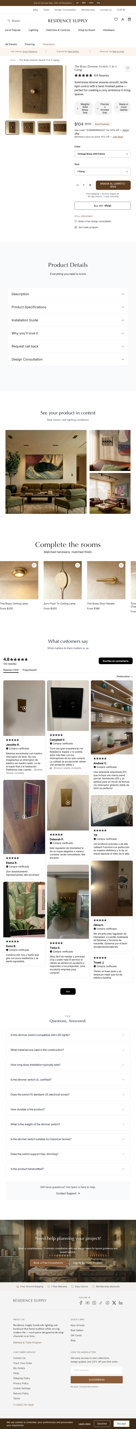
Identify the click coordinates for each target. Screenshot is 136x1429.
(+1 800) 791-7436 (23, 1404)
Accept (121, 1423)
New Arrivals (77, 1325)
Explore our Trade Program (87, 1262)
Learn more (85, 1423)
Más (68, 991)
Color (77, 146)
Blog (35, 9)
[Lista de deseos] (116, 19)
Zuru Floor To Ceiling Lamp (59, 603)
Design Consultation (65, 9)
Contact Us (19, 1358)
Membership (88, 9)
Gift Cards (76, 1335)
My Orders (19, 1368)
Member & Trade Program (27, 1342)
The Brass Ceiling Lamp (14, 603)
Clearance (49, 44)
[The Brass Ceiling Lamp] (19, 580)
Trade (46, 9)
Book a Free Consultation (48, 1262)
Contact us (106, 9)
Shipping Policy (21, 1378)
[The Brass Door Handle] (106, 580)
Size (76, 164)
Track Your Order (22, 1363)
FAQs (16, 1373)
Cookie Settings (21, 1388)
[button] (129, 19)
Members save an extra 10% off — (98, 136)
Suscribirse (97, 1379)
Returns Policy (21, 1393)
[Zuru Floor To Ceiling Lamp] (63, 580)
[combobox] (21, 20)
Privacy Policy (21, 1383)
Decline (102, 1423)
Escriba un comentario (116, 661)
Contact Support (66, 1193)
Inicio (13, 60)
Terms (16, 1398)
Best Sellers (77, 1330)
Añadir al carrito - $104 (113, 185)
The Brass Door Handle (100, 603)
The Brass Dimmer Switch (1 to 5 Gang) (39, 60)
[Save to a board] (128, 68)
